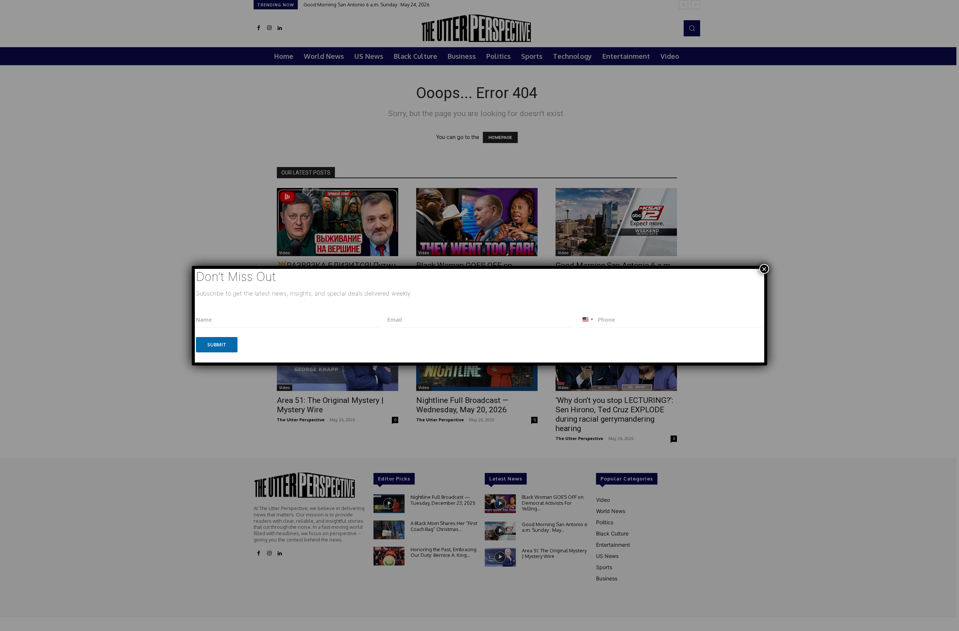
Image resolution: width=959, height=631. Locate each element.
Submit (216, 344)
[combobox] (587, 320)
